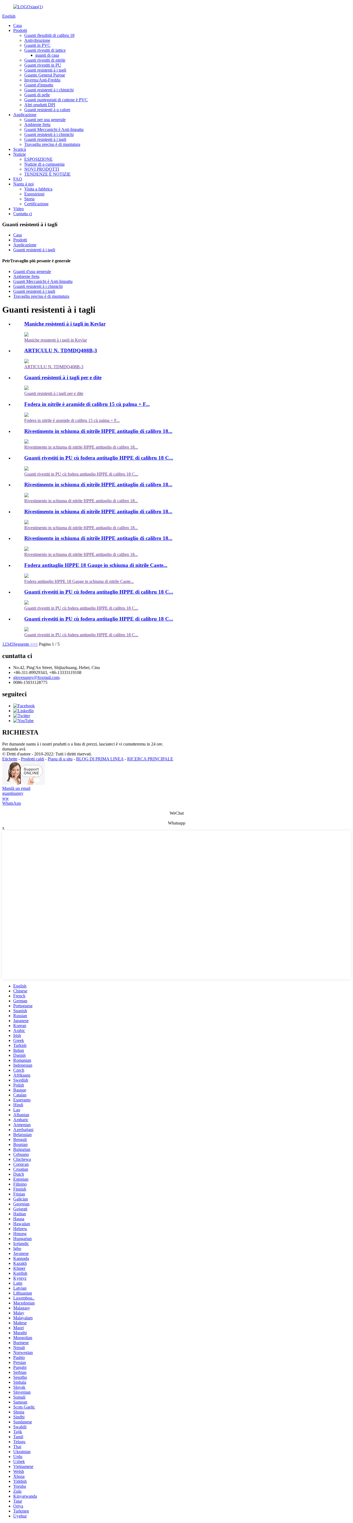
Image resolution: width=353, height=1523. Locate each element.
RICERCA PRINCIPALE (150, 759)
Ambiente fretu (37, 124)
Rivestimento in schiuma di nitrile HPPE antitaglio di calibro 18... (98, 431)
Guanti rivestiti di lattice (45, 50)
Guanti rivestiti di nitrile (44, 60)
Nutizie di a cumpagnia (44, 164)
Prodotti (20, 30)
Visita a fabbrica (38, 189)
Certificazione (36, 203)
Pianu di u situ (60, 759)
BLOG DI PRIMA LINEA (100, 759)
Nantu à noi (23, 184)
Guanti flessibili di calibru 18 (49, 35)
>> (35, 644)
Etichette (9, 759)
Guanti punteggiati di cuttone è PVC (56, 99)
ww (5, 798)
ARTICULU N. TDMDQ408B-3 (60, 350)
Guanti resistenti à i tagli (45, 70)
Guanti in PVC (37, 45)
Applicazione (24, 114)
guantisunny (12, 793)
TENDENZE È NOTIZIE (47, 174)
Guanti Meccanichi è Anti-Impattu (54, 129)
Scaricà (19, 149)
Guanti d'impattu (38, 85)
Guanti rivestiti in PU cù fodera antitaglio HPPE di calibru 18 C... (98, 458)
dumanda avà (13, 749)
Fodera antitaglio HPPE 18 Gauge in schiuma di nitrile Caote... (95, 565)
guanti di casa (47, 55)
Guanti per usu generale (45, 119)
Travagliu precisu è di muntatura (52, 144)
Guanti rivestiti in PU (42, 65)
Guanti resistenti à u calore (47, 109)
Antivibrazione (37, 40)
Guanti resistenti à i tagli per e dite (62, 377)
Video (18, 208)
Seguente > (23, 644)
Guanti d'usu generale (32, 271)
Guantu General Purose (44, 75)
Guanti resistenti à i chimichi (49, 90)
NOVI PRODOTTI (41, 169)
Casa (17, 25)
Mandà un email (16, 788)
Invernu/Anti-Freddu (42, 80)
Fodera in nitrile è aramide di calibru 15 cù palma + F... (87, 404)
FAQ (17, 179)
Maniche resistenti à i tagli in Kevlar (65, 324)
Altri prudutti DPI (39, 104)
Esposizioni (34, 194)
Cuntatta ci (22, 213)
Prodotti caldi (32, 759)
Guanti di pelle (37, 94)
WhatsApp (11, 803)
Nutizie (19, 154)
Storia (29, 198)
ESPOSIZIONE (38, 159)
